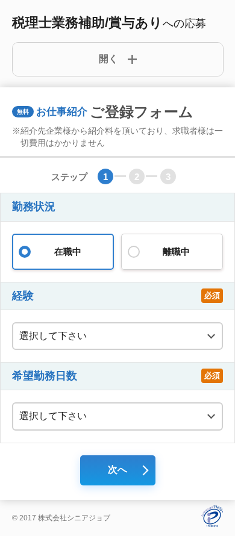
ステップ (69, 177)
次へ (117, 469)
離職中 (176, 251)
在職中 (67, 251)
